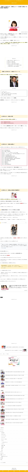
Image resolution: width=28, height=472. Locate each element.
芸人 (2, 450)
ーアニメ (3, 443)
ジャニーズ (3, 437)
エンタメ (2, 431)
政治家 (1, 297)
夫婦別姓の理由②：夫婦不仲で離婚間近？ (13, 66)
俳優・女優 (3, 445)
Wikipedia (15, 88)
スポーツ (2, 453)
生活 (1, 459)
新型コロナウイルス (4, 456)
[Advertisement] (14, 14)
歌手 (2, 448)
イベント (2, 429)
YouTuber (3, 432)
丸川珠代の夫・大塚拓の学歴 (11, 61)
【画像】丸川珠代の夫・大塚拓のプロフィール (13, 60)
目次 (13, 58)
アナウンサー (3, 434)
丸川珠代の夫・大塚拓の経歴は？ (11, 62)
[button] (27, 463)
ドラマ (3, 440)
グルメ (2, 451)
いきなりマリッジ (5, 442)
